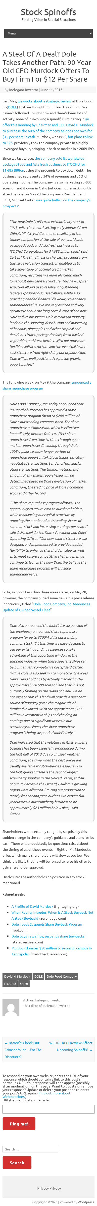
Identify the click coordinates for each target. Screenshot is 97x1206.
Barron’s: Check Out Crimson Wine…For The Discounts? (23, 1049)
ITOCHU (10, 983)
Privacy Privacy (49, 1188)
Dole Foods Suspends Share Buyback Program (46, 924)
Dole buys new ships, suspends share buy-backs (47, 936)
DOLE (12, 107)
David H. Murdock (17, 976)
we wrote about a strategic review (44, 101)
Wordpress (86, 1202)
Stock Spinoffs (48, 12)
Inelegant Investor (23, 89)
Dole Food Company (62, 976)
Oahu (24, 983)
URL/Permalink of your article (25, 1100)
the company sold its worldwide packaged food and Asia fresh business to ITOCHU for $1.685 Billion (43, 164)
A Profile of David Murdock (32, 906)
